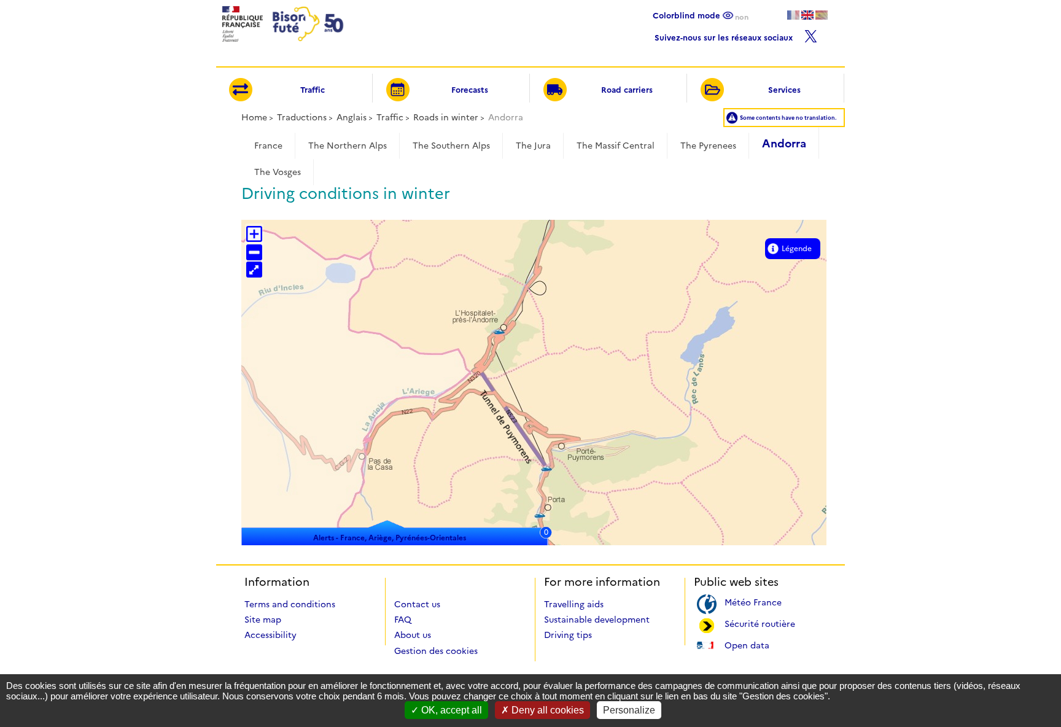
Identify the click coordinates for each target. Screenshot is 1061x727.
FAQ (402, 619)
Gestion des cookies (436, 650)
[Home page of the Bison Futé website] (281, 45)
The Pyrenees (708, 145)
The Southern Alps (451, 145)
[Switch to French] (793, 15)
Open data (747, 644)
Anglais (351, 117)
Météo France (753, 601)
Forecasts (469, 90)
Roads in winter (445, 117)
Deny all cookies (546, 710)
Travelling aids (574, 604)
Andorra (784, 143)
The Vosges (277, 171)
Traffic (312, 90)
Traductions (302, 117)
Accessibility (270, 634)
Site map (262, 619)
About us (412, 634)
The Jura (533, 145)
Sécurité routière (760, 623)
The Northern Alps (347, 145)
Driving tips (568, 634)
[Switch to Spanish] (821, 15)
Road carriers (627, 90)
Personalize (629, 710)
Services (784, 90)
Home (254, 117)
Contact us (417, 604)
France (268, 145)
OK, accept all (450, 710)
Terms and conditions (289, 604)
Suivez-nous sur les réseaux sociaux (725, 36)
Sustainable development (597, 619)
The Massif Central (616, 145)
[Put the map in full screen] (254, 269)
